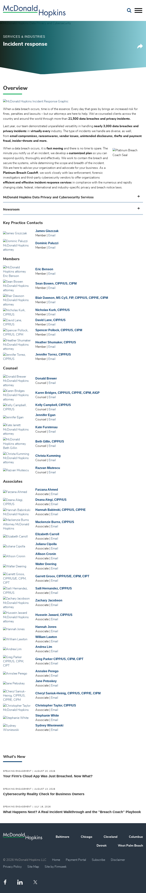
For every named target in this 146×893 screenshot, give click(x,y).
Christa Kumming (48, 455)
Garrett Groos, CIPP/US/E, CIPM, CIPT (62, 576)
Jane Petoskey (46, 681)
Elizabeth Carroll (47, 534)
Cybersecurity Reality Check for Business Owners (43, 794)
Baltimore (62, 836)
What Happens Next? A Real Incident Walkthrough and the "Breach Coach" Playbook (72, 812)
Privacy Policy (12, 866)
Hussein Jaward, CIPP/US (53, 614)
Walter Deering (45, 564)
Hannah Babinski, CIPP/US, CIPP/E (60, 509)
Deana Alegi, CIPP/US (51, 499)
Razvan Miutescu (47, 468)
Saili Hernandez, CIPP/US (53, 588)
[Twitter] (36, 882)
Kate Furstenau (46, 427)
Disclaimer (118, 859)
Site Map (33, 866)
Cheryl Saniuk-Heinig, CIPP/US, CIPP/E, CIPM (68, 693)
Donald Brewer (46, 378)
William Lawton (46, 637)
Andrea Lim (43, 646)
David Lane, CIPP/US (50, 320)
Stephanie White (47, 715)
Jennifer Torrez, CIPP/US (53, 354)
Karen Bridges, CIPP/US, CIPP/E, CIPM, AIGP (67, 392)
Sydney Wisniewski (49, 725)
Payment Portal (76, 859)
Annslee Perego (47, 671)
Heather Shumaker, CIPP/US (55, 342)
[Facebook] (5, 882)
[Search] (129, 10)
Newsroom (11, 209)
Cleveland (110, 836)
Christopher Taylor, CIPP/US (55, 705)
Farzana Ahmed (46, 489)
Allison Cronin (45, 554)
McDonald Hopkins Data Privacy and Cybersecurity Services (48, 197)
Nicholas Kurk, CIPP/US (52, 310)
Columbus (136, 836)
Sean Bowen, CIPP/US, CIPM (56, 283)
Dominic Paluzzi (46, 243)
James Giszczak (47, 231)
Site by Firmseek (56, 866)
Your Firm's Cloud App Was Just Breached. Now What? (48, 776)
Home (56, 859)
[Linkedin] (20, 882)
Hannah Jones (45, 626)
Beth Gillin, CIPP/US (49, 441)
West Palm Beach (130, 845)
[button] (140, 47)
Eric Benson (44, 269)
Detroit (101, 845)
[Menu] (138, 11)
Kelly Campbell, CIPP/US (53, 405)
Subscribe (98, 859)
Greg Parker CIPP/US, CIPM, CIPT (59, 659)
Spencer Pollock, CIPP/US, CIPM (58, 330)
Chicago (86, 836)
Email (52, 235)
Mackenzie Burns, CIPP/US (54, 522)
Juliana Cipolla (46, 544)
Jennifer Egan (45, 415)
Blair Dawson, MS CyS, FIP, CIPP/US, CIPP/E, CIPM (71, 297)
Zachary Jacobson (48, 600)
